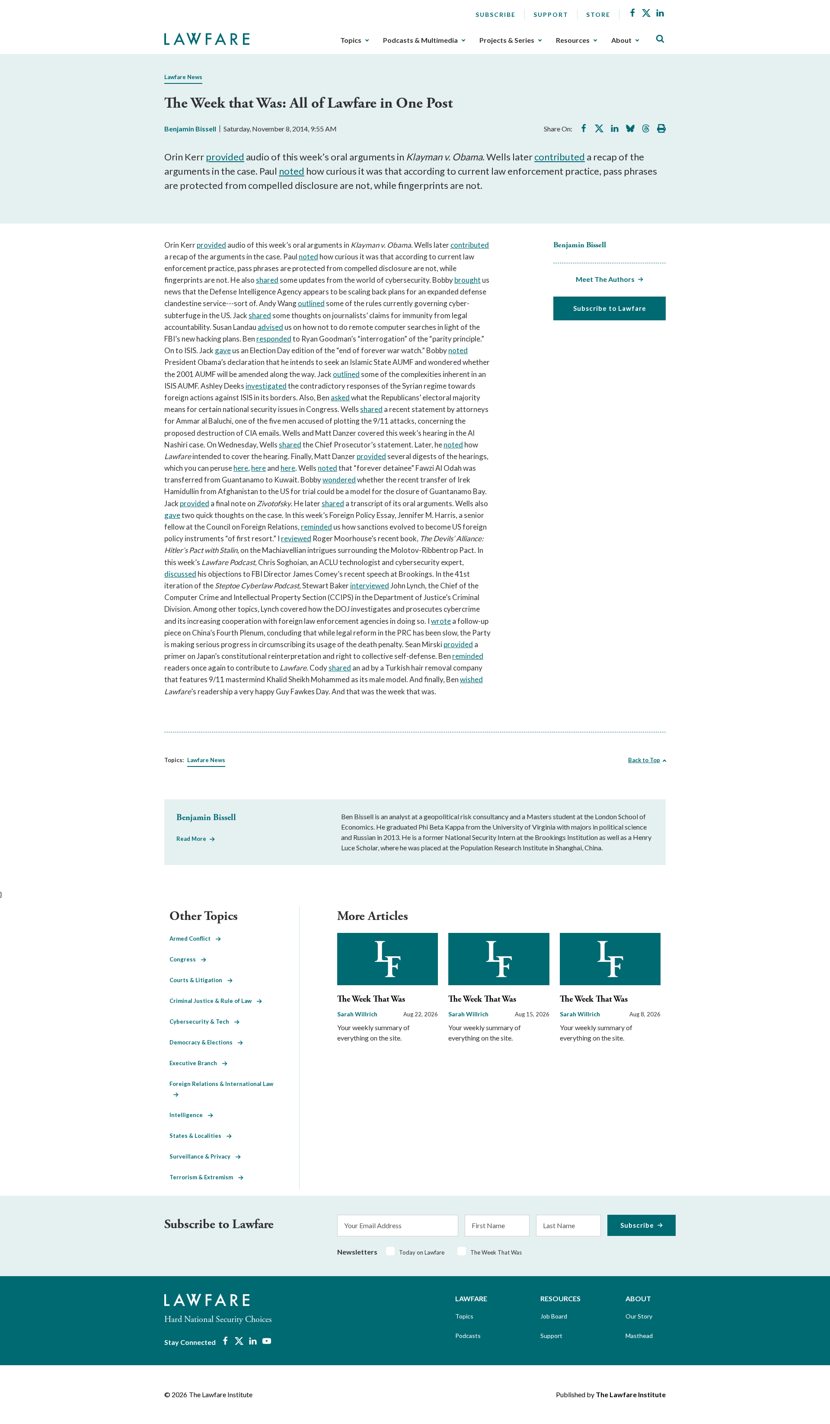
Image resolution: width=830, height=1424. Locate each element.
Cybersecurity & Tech (201, 1021)
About (621, 40)
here (240, 468)
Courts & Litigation (198, 980)
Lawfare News (183, 76)
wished (471, 679)
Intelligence (188, 1114)
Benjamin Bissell (190, 129)
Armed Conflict (192, 938)
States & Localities (198, 1135)
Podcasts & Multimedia (420, 40)
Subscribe (496, 14)
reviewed (296, 538)
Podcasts (468, 1335)
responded (273, 338)
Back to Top (644, 760)
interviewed (369, 585)
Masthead (639, 1335)
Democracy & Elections (203, 1042)
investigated (266, 385)
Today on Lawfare (421, 1252)
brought (467, 279)
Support (550, 14)
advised (270, 327)
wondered (339, 479)
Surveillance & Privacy (202, 1156)
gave (223, 350)
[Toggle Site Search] (660, 39)
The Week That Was (371, 999)
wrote (441, 621)
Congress (185, 959)
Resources (573, 40)
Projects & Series (506, 40)
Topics (350, 40)
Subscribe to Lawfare (609, 308)
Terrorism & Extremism (203, 1177)
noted (291, 171)
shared (267, 279)
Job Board (553, 1316)
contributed (559, 157)
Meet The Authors (605, 279)
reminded (316, 526)
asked (340, 397)
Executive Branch (195, 1063)
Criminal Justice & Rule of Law (213, 1000)
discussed (180, 573)
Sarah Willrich (357, 1014)
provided (225, 157)
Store (598, 14)
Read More (191, 838)
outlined (311, 303)
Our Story (639, 1316)
